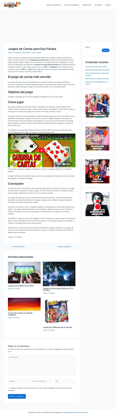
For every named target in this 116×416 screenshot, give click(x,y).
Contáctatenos (68, 412)
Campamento (86, 5)
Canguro (108, 5)
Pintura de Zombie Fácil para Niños (97, 70)
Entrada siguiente (65, 246)
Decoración (98, 5)
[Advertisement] (58, 23)
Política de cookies (81, 412)
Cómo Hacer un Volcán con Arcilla (97, 78)
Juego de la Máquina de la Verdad (57, 327)
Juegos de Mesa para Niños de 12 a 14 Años (58, 289)
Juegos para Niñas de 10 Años (21, 286)
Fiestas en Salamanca (53, 5)
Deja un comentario (14, 52)
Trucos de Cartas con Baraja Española (20, 314)
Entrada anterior (18, 246)
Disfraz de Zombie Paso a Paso (96, 67)
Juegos (10, 288)
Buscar (87, 47)
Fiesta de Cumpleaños (71, 5)
